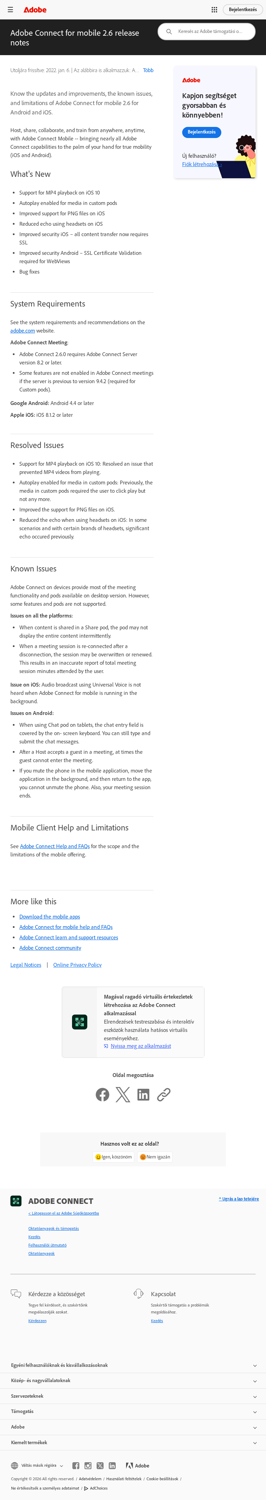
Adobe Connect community (50, 948)
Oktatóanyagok (41, 1253)
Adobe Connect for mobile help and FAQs (66, 927)
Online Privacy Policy (77, 965)
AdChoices (99, 1488)
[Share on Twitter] (123, 1100)
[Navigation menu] (10, 9)
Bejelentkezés (243, 9)
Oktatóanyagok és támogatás (53, 1228)
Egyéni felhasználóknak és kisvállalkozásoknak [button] (59, 1365)
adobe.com (22, 330)
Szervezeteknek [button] (27, 1396)
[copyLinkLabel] (163, 1100)
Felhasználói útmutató (47, 1245)
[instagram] (88, 1465)
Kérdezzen (37, 1320)
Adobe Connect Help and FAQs (55, 846)
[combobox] (207, 31)
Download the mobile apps (49, 916)
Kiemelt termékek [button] (29, 1443)
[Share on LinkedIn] (143, 1100)
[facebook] (75, 1465)
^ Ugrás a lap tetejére (239, 1198)
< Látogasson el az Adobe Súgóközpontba (63, 1213)
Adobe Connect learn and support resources (68, 937)
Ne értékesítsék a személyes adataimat (45, 1488)
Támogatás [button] (22, 1411)
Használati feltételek (124, 1478)
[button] (214, 9)
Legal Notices (25, 965)
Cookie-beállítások (162, 1478)
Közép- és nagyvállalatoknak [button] (40, 1380)
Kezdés (34, 1236)
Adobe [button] (18, 1427)
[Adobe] (35, 9)
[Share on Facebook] (102, 1100)
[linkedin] (112, 1465)
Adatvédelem (90, 1478)
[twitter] (100, 1465)
